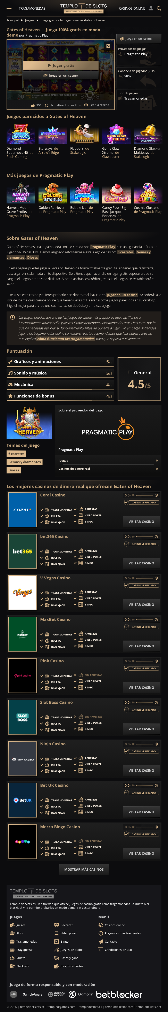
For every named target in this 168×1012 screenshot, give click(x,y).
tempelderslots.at (32, 1007)
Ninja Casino (53, 744)
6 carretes (126, 252)
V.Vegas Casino (55, 578)
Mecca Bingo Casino (60, 826)
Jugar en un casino (122, 295)
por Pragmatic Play (33, 35)
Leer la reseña (99, 105)
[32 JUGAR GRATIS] (148, 192)
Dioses (32, 257)
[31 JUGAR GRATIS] (53, 192)
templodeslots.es (90, 1007)
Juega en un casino (139, 39)
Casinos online (132, 8)
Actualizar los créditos (65, 105)
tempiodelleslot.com (119, 1007)
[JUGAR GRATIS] (21, 133)
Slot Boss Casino (56, 702)
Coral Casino (52, 495)
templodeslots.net (148, 1007)
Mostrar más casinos (84, 869)
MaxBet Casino (55, 619)
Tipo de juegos (128, 93)
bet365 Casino (54, 536)
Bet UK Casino (54, 785)
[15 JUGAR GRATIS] (84, 192)
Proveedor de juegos (132, 49)
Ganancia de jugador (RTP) (136, 71)
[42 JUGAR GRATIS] (21, 192)
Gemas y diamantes (24, 462)
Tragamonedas (32, 8)
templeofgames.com (61, 1007)
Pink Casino (52, 661)
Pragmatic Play (103, 247)
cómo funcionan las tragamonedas (65, 339)
